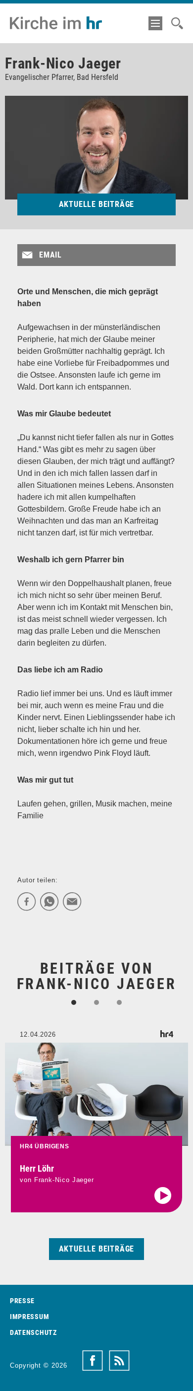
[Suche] (177, 23)
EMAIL (50, 255)
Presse (22, 1301)
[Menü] (155, 23)
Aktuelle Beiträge (97, 204)
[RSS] (119, 1360)
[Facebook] (26, 901)
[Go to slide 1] (73, 1002)
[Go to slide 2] (96, 1002)
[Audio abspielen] (162, 1195)
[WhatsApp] (49, 901)
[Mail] (72, 901)
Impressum (29, 1317)
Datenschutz (33, 1332)
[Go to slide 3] (119, 1002)
